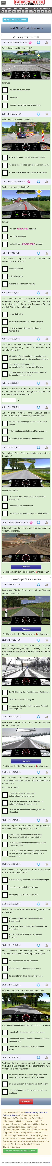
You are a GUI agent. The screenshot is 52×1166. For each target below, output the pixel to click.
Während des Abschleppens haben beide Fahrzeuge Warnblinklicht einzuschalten (25, 835)
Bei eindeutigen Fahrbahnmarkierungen (25, 968)
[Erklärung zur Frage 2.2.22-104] (38, 864)
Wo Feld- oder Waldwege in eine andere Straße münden (28, 423)
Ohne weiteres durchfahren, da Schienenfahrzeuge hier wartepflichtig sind (26, 365)
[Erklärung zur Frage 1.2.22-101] (38, 383)
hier (49, 1162)
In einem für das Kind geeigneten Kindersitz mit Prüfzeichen (28, 927)
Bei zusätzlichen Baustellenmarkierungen (26, 976)
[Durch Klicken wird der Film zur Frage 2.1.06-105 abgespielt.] (26, 610)
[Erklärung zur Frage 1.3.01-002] (38, 407)
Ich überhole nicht (16, 314)
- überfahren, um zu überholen (21, 506)
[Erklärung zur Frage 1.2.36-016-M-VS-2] (38, 42)
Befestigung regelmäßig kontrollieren (23, 895)
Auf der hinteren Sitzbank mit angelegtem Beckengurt (25, 935)
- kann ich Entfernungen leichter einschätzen (27, 1032)
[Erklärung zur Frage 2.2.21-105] (38, 904)
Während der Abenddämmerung (22, 284)
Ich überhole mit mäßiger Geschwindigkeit (26, 322)
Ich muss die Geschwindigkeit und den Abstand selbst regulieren (28, 707)
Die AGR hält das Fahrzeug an (21, 699)
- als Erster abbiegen (17, 236)
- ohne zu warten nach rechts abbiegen (25, 105)
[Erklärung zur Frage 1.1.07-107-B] (38, 114)
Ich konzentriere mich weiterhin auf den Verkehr (28, 1084)
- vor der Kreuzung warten (19, 90)
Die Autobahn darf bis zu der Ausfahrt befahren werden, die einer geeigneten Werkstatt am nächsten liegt (28, 853)
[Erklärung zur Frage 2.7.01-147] (38, 945)
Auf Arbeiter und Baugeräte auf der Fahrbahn (27, 157)
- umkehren (13, 97)
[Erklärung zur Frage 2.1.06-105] (38, 584)
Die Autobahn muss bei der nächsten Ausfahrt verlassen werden (27, 844)
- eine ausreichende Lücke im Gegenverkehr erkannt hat (27, 810)
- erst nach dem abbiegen (26, 244)
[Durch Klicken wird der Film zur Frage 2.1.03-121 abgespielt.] (26, 742)
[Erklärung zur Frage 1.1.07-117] (38, 253)
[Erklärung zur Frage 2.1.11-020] (38, 1057)
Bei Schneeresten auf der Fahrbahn (23, 961)
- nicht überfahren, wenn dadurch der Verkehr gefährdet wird (27, 497)
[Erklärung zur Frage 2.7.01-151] (38, 772)
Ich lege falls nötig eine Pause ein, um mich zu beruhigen (28, 1091)
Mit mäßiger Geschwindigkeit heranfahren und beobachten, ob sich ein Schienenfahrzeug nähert (29, 357)
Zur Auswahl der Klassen (16, 20)
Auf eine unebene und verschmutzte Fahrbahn (28, 172)
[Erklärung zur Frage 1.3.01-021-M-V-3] (38, 181)
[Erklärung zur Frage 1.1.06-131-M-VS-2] (38, 522)
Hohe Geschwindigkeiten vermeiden (23, 887)
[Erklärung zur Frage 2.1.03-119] (38, 640)
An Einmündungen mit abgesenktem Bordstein (28, 431)
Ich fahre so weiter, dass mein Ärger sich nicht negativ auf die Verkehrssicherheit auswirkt (28, 1076)
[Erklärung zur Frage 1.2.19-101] (38, 339)
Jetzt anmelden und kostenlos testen (19, 1151)
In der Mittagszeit (16, 276)
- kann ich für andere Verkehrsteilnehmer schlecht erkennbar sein (29, 1040)
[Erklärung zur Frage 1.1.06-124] (38, 293)
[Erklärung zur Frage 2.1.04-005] (38, 985)
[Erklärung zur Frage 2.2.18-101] (38, 820)
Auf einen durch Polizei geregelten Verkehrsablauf (29, 165)
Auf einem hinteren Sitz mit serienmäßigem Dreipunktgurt (26, 919)
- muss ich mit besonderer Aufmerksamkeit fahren (26, 1048)
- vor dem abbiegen (22, 228)
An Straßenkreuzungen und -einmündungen (26, 438)
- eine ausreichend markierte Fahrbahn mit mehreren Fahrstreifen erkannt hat (26, 802)
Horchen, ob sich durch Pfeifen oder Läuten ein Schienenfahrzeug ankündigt (28, 373)
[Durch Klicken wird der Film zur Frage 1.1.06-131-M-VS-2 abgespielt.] (26, 547)
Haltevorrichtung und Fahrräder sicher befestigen (29, 880)
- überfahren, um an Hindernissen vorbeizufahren (29, 513)
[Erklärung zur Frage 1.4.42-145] (38, 447)
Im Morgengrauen (16, 269)
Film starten (26, 567)
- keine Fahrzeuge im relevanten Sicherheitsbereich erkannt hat (22, 794)
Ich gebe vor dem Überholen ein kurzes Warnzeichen (25, 329)
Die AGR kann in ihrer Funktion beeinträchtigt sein (29, 692)
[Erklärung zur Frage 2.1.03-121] (38, 716)
